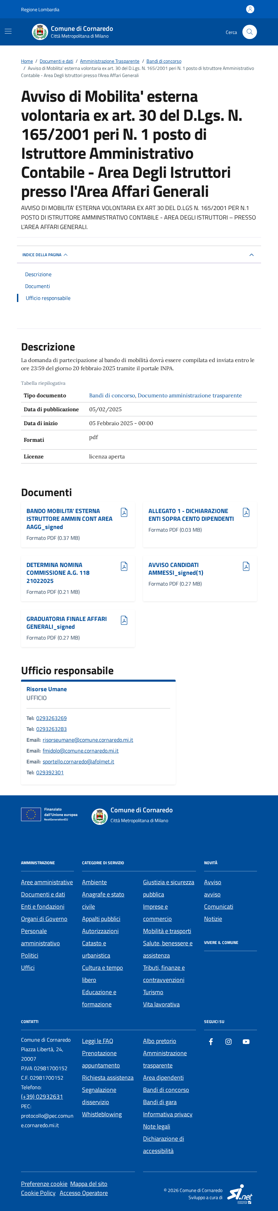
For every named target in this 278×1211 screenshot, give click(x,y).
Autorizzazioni (100, 930)
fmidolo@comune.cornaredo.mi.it (81, 750)
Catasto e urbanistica (96, 949)
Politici (29, 955)
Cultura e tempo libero (102, 973)
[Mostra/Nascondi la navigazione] (8, 31)
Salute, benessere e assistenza (168, 949)
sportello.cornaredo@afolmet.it (78, 761)
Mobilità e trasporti (167, 930)
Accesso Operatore (84, 1192)
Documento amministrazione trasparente (190, 395)
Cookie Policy (38, 1192)
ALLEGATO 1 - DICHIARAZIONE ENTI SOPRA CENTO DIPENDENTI (191, 515)
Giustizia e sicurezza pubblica (168, 888)
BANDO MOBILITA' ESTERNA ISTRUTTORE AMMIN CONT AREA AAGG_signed (69, 519)
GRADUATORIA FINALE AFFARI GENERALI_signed (66, 623)
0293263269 (51, 718)
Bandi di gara (160, 1101)
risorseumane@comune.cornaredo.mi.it (88, 740)
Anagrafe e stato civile (103, 900)
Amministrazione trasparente (165, 1059)
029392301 (50, 772)
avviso (212, 894)
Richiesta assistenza (108, 1077)
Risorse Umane (46, 689)
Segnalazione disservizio (99, 1095)
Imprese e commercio (157, 912)
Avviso (212, 882)
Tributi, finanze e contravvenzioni (164, 973)
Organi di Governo (44, 918)
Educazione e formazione (99, 998)
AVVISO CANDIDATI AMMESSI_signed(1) (175, 569)
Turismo (153, 992)
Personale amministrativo (40, 937)
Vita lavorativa (161, 1004)
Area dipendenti (163, 1077)
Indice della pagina (41, 254)
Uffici (28, 967)
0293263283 (51, 729)
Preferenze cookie (44, 1183)
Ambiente (94, 882)
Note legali (156, 1126)
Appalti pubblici (101, 918)
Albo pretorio (159, 1040)
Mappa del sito (88, 1183)
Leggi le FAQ (97, 1040)
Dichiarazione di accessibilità (163, 1144)
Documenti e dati (43, 894)
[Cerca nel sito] (249, 32)
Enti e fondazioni (42, 906)
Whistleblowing (102, 1114)
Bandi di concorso (112, 395)
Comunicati (218, 906)
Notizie (213, 918)
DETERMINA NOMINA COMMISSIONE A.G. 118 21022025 (58, 573)
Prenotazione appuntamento (101, 1059)
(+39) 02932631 (42, 1096)
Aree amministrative (47, 882)
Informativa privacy (168, 1114)
